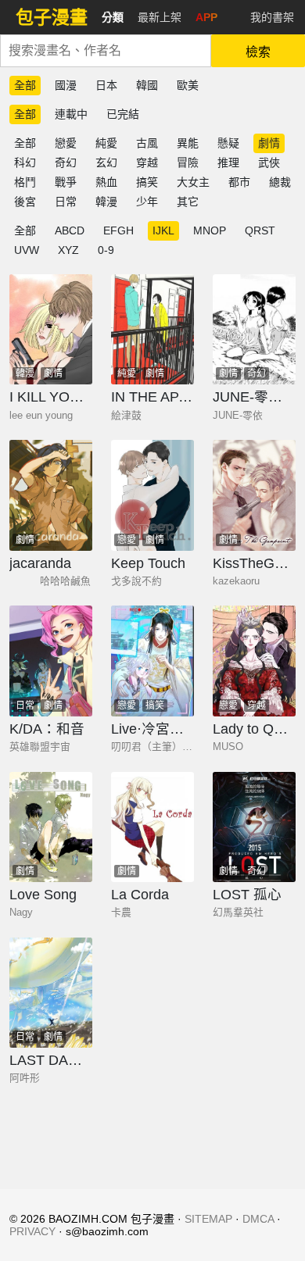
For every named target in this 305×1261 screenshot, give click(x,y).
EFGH (118, 230)
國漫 (66, 85)
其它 (188, 201)
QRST (260, 230)
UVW (26, 250)
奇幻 (66, 162)
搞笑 (147, 182)
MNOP (209, 230)
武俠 (269, 162)
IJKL (163, 230)
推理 (228, 162)
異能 (188, 143)
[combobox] (105, 50)
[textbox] (105, 50)
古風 (147, 143)
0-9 (106, 250)
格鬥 (25, 182)
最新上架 (159, 17)
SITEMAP (208, 1219)
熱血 (106, 182)
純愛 (106, 143)
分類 (113, 17)
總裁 (280, 182)
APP (206, 17)
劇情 (269, 143)
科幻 (25, 162)
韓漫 (106, 201)
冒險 (188, 162)
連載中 (71, 114)
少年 (147, 201)
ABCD (69, 230)
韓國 (147, 85)
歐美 (188, 85)
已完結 (122, 114)
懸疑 (228, 143)
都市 (239, 182)
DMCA (258, 1219)
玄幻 (106, 162)
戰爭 (66, 182)
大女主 (193, 182)
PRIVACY (32, 1231)
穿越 (147, 162)
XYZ (68, 250)
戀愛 (66, 143)
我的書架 (272, 17)
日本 (106, 85)
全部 (25, 85)
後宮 (25, 201)
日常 (66, 201)
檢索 (258, 52)
